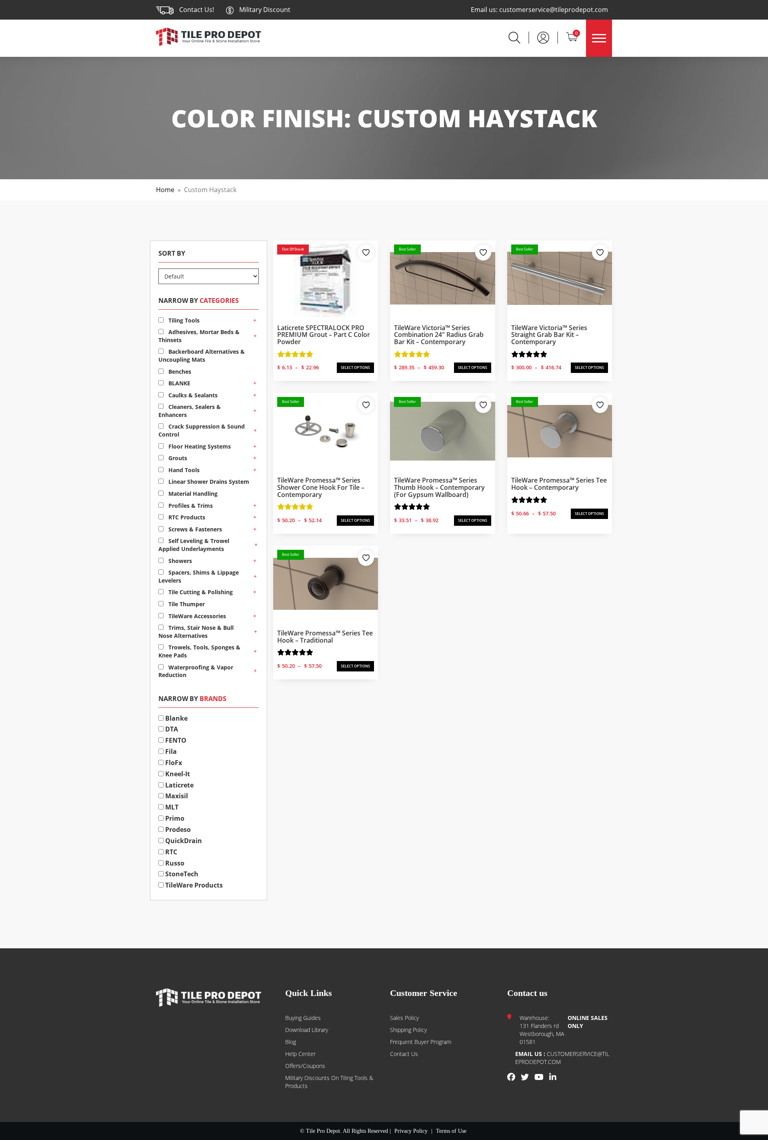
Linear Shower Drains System (208, 481)
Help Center (300, 1054)
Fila (170, 751)
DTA (171, 729)
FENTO (175, 740)
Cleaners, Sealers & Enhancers (189, 411)
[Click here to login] (543, 36)
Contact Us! (196, 9)
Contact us (404, 1054)
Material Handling (192, 493)
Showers (179, 561)
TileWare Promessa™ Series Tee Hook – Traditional (325, 637)
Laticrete (179, 785)
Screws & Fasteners (194, 529)
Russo (174, 863)
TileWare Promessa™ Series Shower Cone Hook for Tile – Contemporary (320, 487)
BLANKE (178, 383)
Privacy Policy (411, 1131)
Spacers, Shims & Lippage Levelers (198, 576)
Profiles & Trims (190, 505)
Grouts (177, 458)
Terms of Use (451, 1131)
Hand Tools (183, 470)
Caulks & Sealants (192, 395)
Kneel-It (177, 773)
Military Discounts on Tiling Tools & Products (329, 1082)
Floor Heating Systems (199, 446)
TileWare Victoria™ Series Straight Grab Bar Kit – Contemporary (549, 334)
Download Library (306, 1030)
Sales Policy (404, 1018)
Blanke (176, 718)
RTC (170, 851)
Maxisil (176, 795)
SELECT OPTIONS (355, 367)
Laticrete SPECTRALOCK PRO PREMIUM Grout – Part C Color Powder (323, 334)
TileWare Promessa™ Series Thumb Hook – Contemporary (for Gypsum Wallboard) (439, 487)
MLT (171, 807)
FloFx (173, 762)
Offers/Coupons (305, 1066)
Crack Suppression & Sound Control (201, 430)
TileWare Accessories (196, 616)
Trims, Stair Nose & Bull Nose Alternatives (196, 631)
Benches (179, 371)
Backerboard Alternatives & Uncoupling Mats (201, 355)
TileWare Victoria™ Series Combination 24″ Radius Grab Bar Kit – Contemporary (439, 334)
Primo (174, 818)
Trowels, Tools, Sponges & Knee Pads (199, 651)
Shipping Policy (408, 1030)
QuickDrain (183, 840)
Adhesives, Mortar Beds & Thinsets (199, 336)
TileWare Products (193, 885)
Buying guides (303, 1018)
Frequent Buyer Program (420, 1042)
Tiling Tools (183, 320)
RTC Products (186, 517)
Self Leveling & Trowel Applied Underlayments (193, 545)
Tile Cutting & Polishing (200, 592)
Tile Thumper (186, 604)
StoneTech (181, 874)
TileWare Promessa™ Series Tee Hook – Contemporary (559, 484)
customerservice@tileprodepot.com (553, 9)
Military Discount (264, 9)
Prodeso (177, 829)
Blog (290, 1042)
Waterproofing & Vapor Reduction (195, 671)
